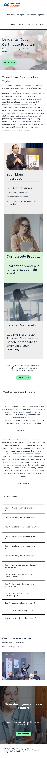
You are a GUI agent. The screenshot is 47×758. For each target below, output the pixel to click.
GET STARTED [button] (23, 734)
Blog (13, 24)
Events (20, 24)
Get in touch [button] (9, 62)
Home (41, 5)
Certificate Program (35, 15)
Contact (29, 24)
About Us (40, 24)
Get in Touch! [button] (23, 377)
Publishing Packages (15, 15)
